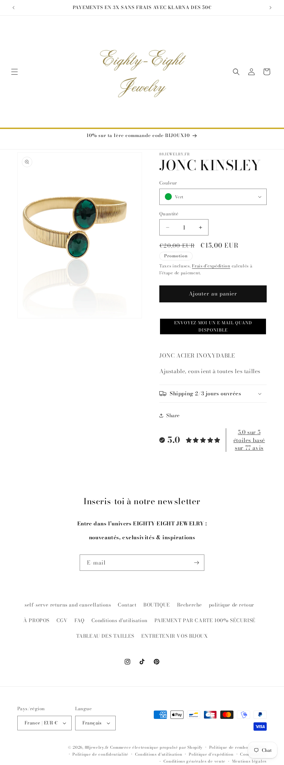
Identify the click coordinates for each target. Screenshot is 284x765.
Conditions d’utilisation (159, 754)
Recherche (189, 605)
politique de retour (231, 605)
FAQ (79, 620)
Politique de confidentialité (100, 754)
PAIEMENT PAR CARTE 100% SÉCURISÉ (205, 620)
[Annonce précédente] (13, 7)
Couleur (168, 183)
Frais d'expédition (211, 266)
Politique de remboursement (238, 747)
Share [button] (173, 415)
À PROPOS (36, 620)
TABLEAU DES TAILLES (105, 636)
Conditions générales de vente (194, 761)
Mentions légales (249, 761)
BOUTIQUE (156, 605)
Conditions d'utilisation (119, 620)
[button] (14, 71)
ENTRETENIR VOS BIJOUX (174, 636)
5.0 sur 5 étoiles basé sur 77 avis (249, 440)
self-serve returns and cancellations (68, 605)
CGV (62, 620)
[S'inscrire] (196, 563)
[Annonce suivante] (270, 7)
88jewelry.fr (97, 747)
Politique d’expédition (211, 754)
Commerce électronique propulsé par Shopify (156, 747)
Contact (127, 605)
